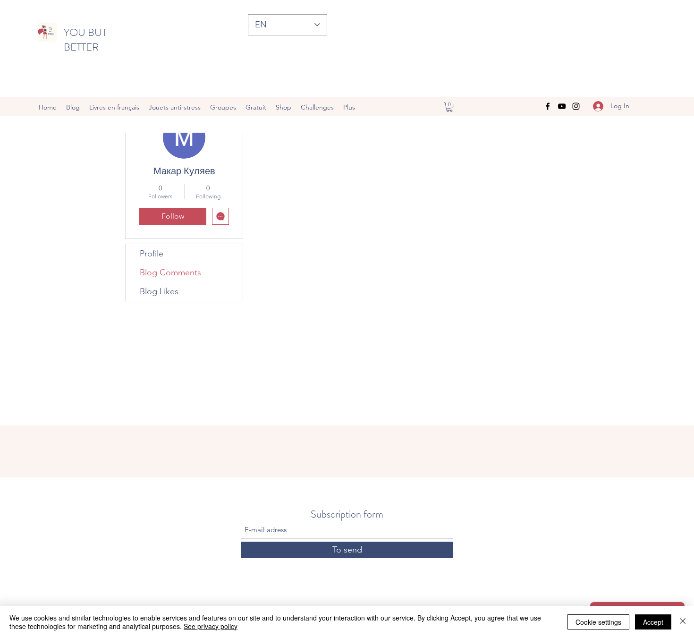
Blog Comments (170, 272)
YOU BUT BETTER (85, 39)
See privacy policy (210, 626)
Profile (151, 253)
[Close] (682, 621)
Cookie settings (598, 622)
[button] (449, 107)
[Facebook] (547, 106)
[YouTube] (562, 106)
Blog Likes (159, 291)
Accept (653, 622)
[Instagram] (576, 106)
